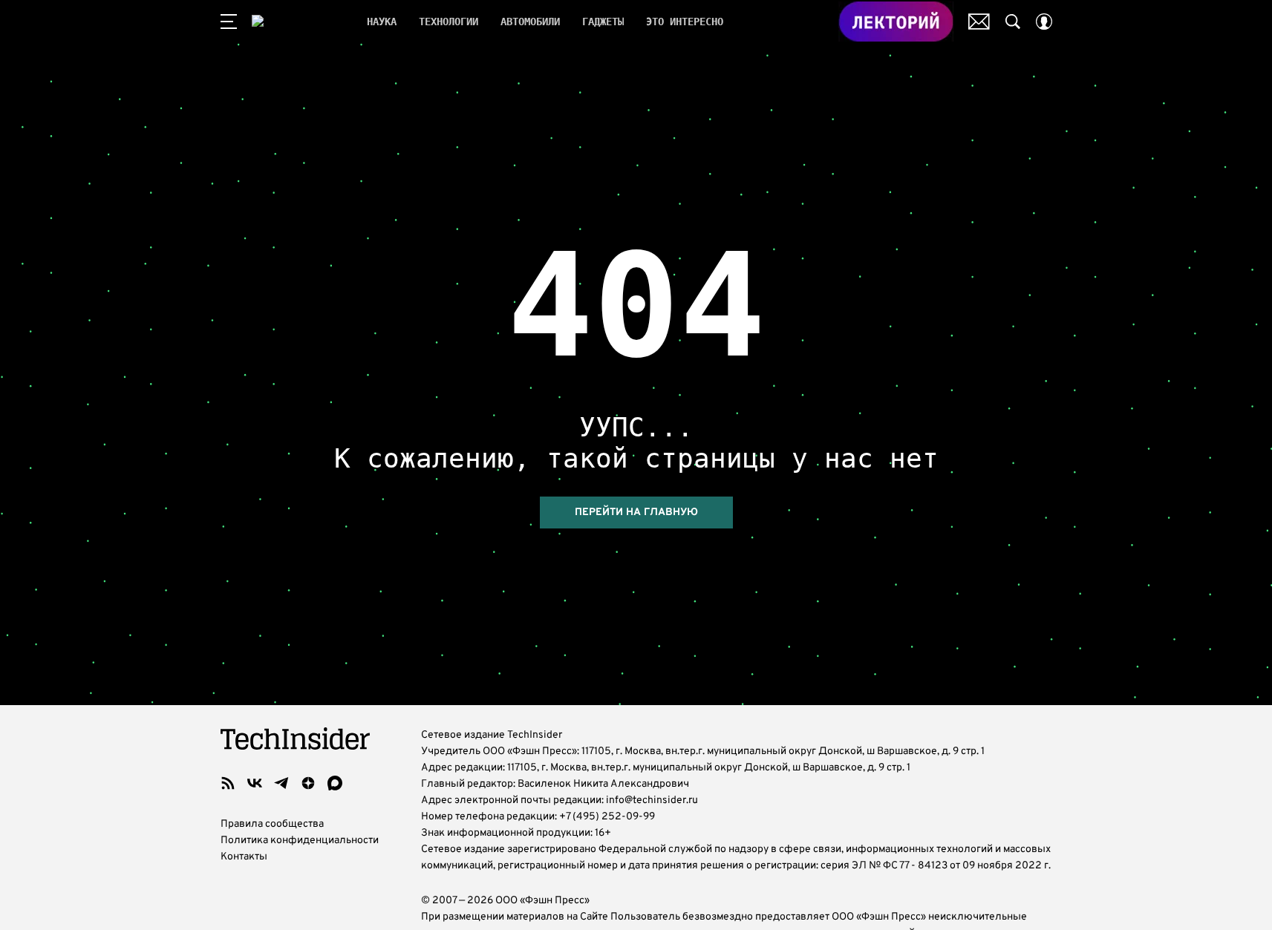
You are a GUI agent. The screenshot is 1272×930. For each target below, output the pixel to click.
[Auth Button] (1044, 21)
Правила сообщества (272, 824)
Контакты (244, 857)
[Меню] (229, 21)
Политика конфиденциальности (300, 840)
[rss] (228, 783)
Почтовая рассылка (979, 21)
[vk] (254, 783)
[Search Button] (1013, 21)
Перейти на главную (636, 512)
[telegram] (281, 783)
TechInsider (298, 21)
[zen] (308, 783)
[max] (334, 783)
